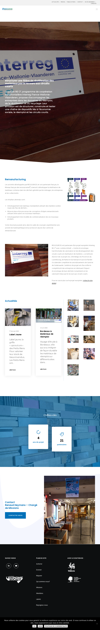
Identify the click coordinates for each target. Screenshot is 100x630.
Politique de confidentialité (56, 626)
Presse (63, 2)
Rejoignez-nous (42, 605)
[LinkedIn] (8, 565)
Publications (71, 2)
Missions (39, 587)
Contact (80, 2)
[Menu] (96, 9)
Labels (38, 599)
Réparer (39, 575)
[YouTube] (16, 565)
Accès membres (90, 2)
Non (40, 626)
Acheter (39, 563)
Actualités (55, 2)
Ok (34, 626)
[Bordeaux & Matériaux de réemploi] (49, 315)
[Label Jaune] (18, 317)
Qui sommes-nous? (43, 581)
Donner (39, 569)
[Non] (97, 623)
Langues (93, 4)
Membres (39, 593)
